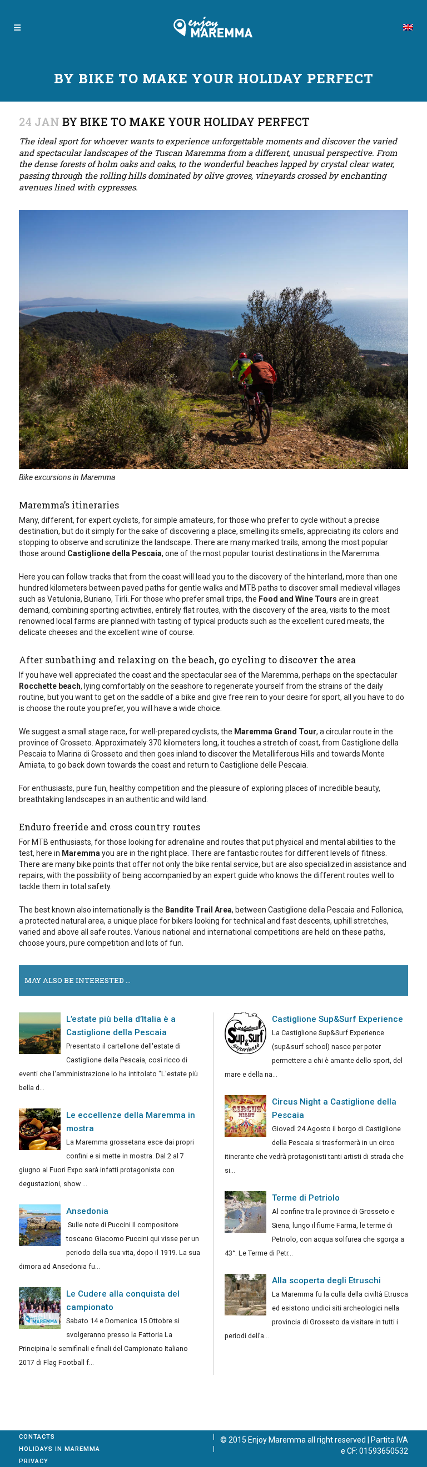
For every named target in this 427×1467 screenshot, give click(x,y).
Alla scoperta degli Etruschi (326, 1280)
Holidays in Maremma (59, 1449)
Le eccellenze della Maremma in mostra (130, 1121)
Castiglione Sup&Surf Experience (337, 1019)
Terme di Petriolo (306, 1198)
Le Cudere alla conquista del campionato (123, 1300)
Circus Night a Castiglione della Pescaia (334, 1108)
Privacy (33, 1461)
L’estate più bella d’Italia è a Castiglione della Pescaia (121, 1025)
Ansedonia (87, 1211)
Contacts (37, 1436)
